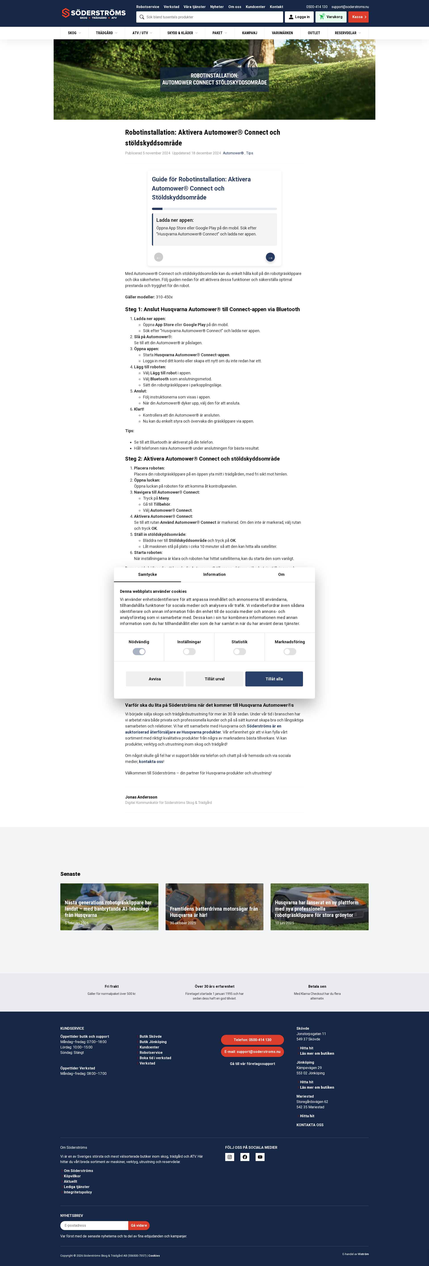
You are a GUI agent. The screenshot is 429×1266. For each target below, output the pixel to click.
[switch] (189, 651)
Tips (249, 153)
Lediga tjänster (77, 1187)
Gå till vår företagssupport (252, 1064)
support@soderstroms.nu (350, 7)
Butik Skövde (151, 1036)
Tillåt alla (274, 679)
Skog (72, 33)
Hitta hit (306, 1048)
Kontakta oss (310, 1125)
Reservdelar (346, 33)
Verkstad (171, 7)
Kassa (357, 17)
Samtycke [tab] (147, 574)
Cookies (154, 1255)
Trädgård (105, 33)
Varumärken (282, 33)
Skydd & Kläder (180, 33)
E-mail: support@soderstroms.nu (252, 1052)
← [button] (159, 257)
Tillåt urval (215, 679)
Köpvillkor (72, 1176)
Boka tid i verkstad (155, 1058)
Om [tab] (281, 574)
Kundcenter (255, 7)
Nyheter (217, 7)
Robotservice (147, 7)
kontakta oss (151, 761)
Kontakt (276, 7)
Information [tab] (214, 574)
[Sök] (141, 17)
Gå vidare (139, 1225)
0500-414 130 (316, 7)
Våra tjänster (195, 7)
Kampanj (249, 33)
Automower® (233, 153)
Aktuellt (70, 1181)
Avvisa (155, 679)
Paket (217, 33)
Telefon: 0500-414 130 (252, 1040)
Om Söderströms (78, 1171)
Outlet (314, 33)
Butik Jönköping (153, 1042)
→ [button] (270, 257)
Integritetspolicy (78, 1192)
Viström (363, 1254)
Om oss (234, 7)
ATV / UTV (140, 33)
